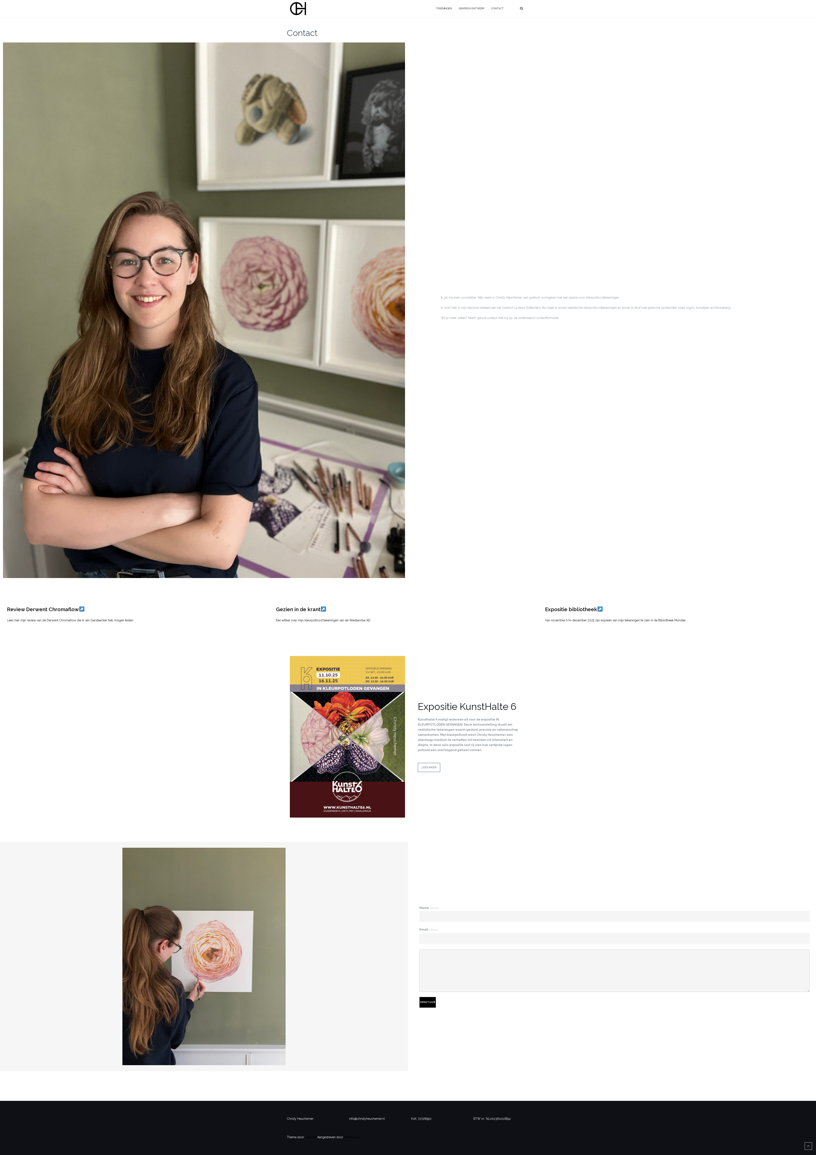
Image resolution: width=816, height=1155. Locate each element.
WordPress (352, 1137)
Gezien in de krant (298, 609)
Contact (497, 8)
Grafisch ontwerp (471, 8)
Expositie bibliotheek (571, 609)
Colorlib (310, 1137)
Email (428, 929)
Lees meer (429, 767)
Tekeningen (444, 8)
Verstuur (427, 1002)
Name (429, 908)
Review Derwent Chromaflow (43, 609)
